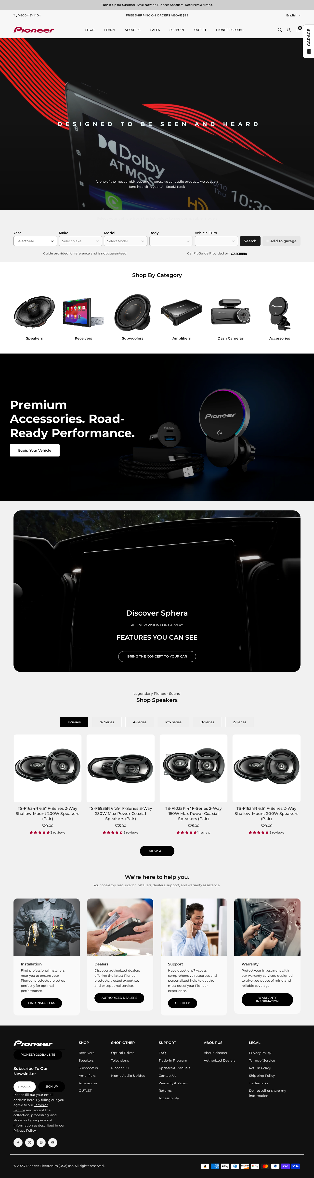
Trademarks (258, 1083)
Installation (31, 964)
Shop (89, 30)
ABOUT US (132, 30)
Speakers (86, 1060)
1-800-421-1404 (29, 15)
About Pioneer (215, 1053)
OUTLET (85, 1090)
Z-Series (239, 722)
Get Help (182, 1003)
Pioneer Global (230, 30)
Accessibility (169, 1098)
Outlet (200, 30)
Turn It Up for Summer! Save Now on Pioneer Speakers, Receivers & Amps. (157, 5)
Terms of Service (262, 1060)
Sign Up (51, 1086)
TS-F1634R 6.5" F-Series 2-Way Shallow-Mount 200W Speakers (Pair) (47, 813)
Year (17, 233)
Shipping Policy (262, 1075)
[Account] (288, 30)
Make (64, 233)
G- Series (107, 722)
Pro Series (173, 722)
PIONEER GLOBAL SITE (38, 1054)
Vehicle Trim (206, 233)
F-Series (74, 722)
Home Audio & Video (128, 1075)
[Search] (279, 30)
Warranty (250, 964)
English (291, 15)
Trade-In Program (173, 1060)
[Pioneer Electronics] (33, 29)
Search (250, 241)
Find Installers (41, 1003)
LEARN (109, 30)
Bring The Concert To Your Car (157, 656)
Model (109, 233)
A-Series (139, 722)
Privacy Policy (260, 1053)
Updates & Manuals (174, 1068)
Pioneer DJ (120, 1068)
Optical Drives (122, 1053)
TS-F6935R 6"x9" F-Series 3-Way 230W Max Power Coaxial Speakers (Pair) (120, 813)
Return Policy (260, 1068)
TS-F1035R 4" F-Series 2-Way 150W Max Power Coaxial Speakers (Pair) (193, 813)
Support (177, 30)
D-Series (207, 722)
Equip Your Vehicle (34, 450)
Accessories (88, 1083)
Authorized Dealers (119, 998)
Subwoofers (88, 1068)
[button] (292, 318)
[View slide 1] (157, 427)
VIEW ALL (157, 851)
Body (154, 233)
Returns (165, 1090)
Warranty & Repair (173, 1083)
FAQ (162, 1053)
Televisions (120, 1060)
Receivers (86, 1053)
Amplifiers (87, 1075)
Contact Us (167, 1075)
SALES (155, 30)
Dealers (101, 964)
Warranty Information (267, 999)
